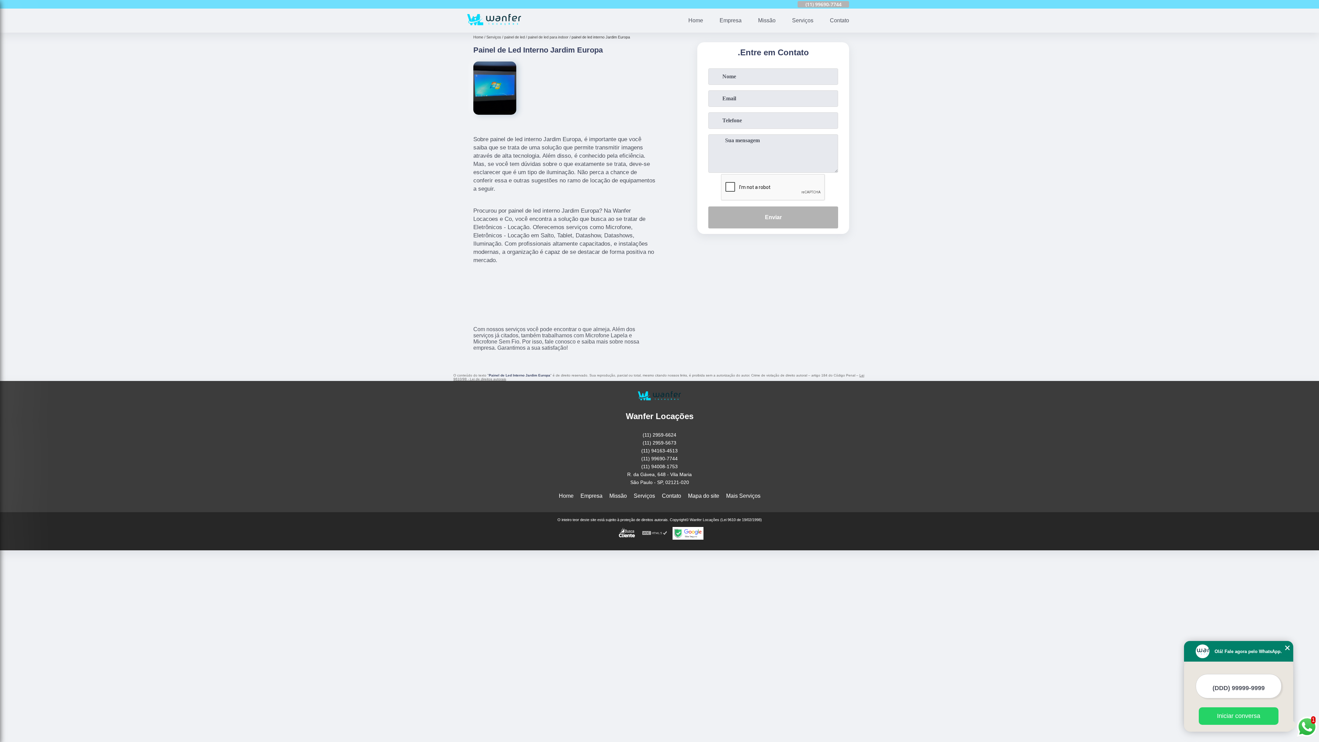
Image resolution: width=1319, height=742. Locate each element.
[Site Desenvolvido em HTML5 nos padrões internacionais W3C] (654, 533)
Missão (767, 20)
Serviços (802, 20)
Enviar (773, 217)
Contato (839, 20)
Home (695, 20)
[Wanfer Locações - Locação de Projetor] (494, 28)
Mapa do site (703, 496)
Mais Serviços (743, 496)
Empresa (731, 20)
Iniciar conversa (1238, 715)
